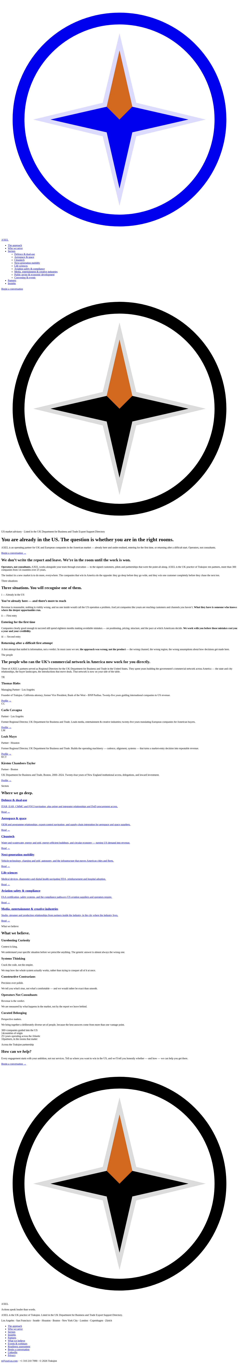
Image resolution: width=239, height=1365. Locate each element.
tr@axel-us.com (9, 1360)
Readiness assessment (19, 1346)
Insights (12, 283)
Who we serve (15, 248)
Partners (12, 280)
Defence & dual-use (24, 254)
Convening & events (24, 277)
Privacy (12, 1355)
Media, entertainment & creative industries (36, 271)
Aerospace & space (24, 257)
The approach (15, 245)
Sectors (11, 251)
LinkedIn (12, 1352)
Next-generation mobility (27, 263)
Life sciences (21, 265)
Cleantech (19, 260)
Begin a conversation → (13, 553)
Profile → (6, 700)
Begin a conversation (12, 289)
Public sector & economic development (34, 274)
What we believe (16, 1340)
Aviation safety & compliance (29, 268)
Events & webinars (17, 1343)
